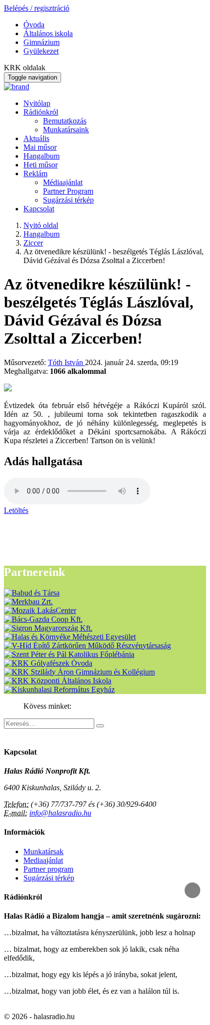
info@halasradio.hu (60, 813)
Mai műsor (40, 147)
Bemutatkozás (64, 121)
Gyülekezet (41, 51)
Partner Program (68, 191)
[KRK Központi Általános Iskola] (57, 680)
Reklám (35, 173)
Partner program (48, 869)
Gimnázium (41, 42)
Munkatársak (43, 851)
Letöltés (16, 510)
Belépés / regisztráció (36, 8)
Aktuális (36, 138)
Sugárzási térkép (68, 200)
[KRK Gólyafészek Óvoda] (48, 663)
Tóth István (66, 362)
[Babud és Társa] (32, 593)
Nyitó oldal (40, 225)
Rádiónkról (40, 112)
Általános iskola (48, 33)
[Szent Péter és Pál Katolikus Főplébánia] (69, 654)
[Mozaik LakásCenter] (40, 610)
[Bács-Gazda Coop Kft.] (43, 619)
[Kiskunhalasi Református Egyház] (59, 689)
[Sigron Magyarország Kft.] (48, 628)
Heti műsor (40, 165)
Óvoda (33, 24)
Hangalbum (41, 156)
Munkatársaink (66, 129)
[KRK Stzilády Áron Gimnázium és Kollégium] (79, 672)
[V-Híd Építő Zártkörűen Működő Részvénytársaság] (87, 645)
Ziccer (33, 243)
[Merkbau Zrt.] (28, 601)
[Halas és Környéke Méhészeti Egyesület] (70, 637)
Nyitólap (36, 103)
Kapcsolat (38, 209)
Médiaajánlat (63, 182)
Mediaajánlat (43, 860)
